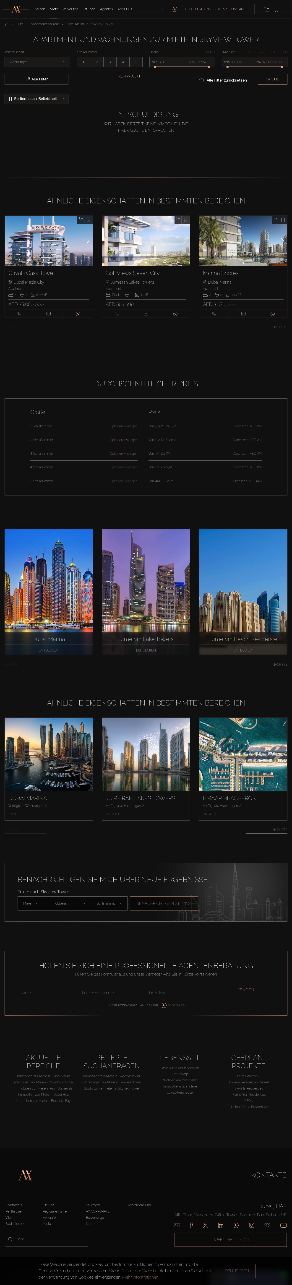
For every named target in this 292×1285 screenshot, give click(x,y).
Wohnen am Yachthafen (180, 1080)
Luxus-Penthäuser (180, 1092)
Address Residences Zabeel (249, 1082)
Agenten (106, 9)
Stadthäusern (15, 1224)
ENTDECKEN (48, 650)
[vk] (267, 1225)
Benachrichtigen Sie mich (164, 903)
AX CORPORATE (98, 1211)
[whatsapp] (175, 9)
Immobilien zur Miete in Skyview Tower (111, 1076)
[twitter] (205, 1225)
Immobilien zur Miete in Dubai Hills (43, 1094)
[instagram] (251, 1225)
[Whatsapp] (236, 1225)
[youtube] (283, 1225)
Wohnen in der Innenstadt (180, 1068)
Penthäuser (13, 1211)
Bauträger (93, 1205)
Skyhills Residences (249, 1088)
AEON (248, 1101)
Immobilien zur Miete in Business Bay (43, 1101)
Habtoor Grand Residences (248, 1107)
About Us (124, 9)
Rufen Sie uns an (229, 9)
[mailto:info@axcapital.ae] (177, 1225)
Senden (245, 989)
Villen (9, 1217)
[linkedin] (221, 1225)
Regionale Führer (55, 1211)
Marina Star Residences (249, 1094)
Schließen (237, 1270)
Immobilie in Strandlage (180, 1086)
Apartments (13, 1205)
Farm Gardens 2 (248, 1076)
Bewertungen (96, 1217)
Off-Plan (89, 9)
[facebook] (191, 1225)
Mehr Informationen (140, 1277)
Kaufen (39, 9)
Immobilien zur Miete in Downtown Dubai (43, 1082)
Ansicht (15, 814)
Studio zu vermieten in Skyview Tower (112, 1088)
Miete (54, 9)
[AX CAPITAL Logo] (24, 1175)
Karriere (91, 1224)
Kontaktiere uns (139, 1205)
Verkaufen (70, 9)
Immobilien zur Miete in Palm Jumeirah (43, 1088)
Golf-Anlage (180, 1074)
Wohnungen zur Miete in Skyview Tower (111, 1082)
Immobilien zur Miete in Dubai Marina (43, 1076)
